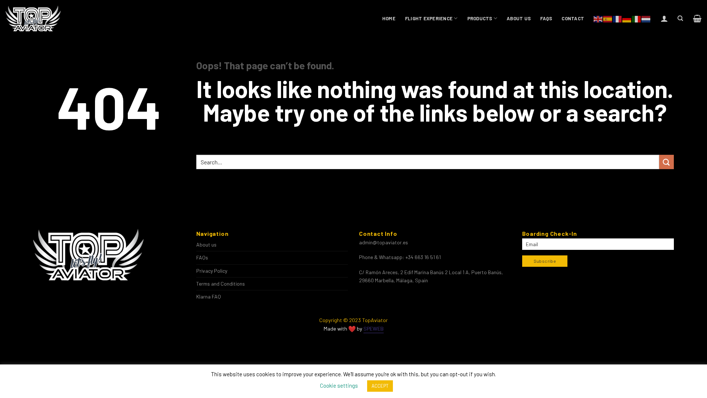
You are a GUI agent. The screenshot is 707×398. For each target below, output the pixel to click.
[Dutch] (646, 18)
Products (479, 18)
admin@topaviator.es (383, 242)
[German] (627, 18)
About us (519, 18)
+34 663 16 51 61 (423, 257)
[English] (598, 18)
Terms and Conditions (220, 283)
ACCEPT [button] (380, 386)
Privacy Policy (211, 271)
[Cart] (697, 18)
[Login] (664, 18)
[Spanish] (608, 18)
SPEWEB (373, 328)
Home (388, 18)
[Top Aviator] (33, 18)
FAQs (546, 18)
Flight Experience (429, 18)
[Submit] (666, 162)
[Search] (680, 18)
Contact (573, 18)
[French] (617, 18)
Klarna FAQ (208, 296)
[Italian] (636, 18)
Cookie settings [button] (339, 385)
